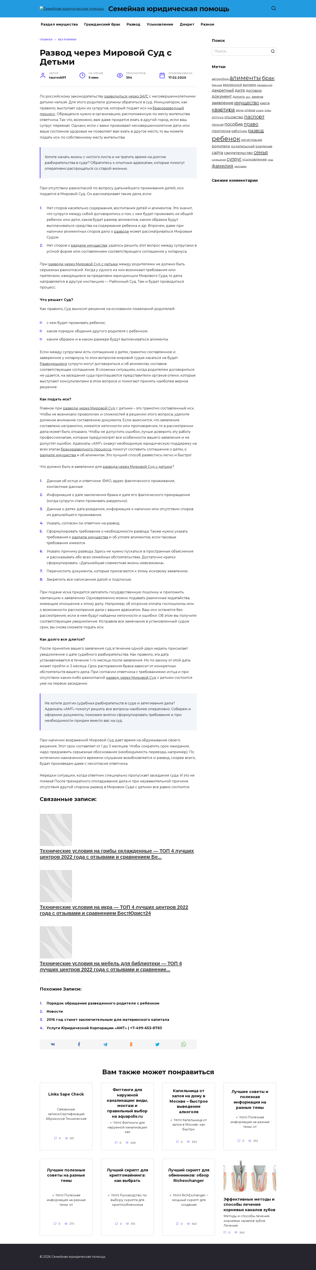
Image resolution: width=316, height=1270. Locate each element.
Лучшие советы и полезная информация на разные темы (250, 1099)
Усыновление (160, 24)
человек (240, 166)
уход (270, 159)
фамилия (222, 165)
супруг (234, 159)
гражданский (264, 85)
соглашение (219, 159)
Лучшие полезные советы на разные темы (66, 1175)
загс (248, 97)
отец (267, 110)
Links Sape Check (66, 1094)
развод (256, 130)
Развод (133, 24)
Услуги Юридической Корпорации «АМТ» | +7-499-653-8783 (104, 1028)
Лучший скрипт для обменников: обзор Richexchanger (188, 1175)
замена (257, 97)
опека (249, 110)
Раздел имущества (59, 24)
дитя (240, 90)
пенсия (218, 125)
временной (232, 85)
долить (239, 97)
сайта (217, 152)
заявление (222, 102)
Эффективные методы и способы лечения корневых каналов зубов (249, 1204)
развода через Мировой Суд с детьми (137, 467)
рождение (263, 146)
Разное (207, 24)
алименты (245, 77)
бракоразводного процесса (86, 449)
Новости (55, 1011)
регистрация (251, 140)
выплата (249, 85)
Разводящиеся (53, 364)
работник (239, 131)
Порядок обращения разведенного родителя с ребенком (103, 1003)
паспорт (254, 117)
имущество (246, 102)
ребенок (226, 138)
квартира (223, 110)
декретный (223, 90)
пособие (233, 124)
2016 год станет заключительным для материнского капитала (108, 1020)
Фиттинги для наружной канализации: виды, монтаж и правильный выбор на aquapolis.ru (127, 1102)
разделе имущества (89, 245)
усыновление (254, 159)
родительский (243, 146)
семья (261, 152)
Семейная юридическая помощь (168, 9)
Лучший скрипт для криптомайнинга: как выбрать (127, 1175)
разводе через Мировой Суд (89, 408)
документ (222, 96)
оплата (260, 110)
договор (254, 90)
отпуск (218, 117)
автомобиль (220, 79)
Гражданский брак (102, 24)
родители (221, 146)
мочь (240, 110)
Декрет (187, 24)
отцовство (233, 117)
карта (265, 103)
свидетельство (238, 152)
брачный (217, 85)
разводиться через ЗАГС (126, 96)
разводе (121, 231)
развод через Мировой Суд (131, 678)
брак (268, 78)
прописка (221, 131)
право (251, 124)
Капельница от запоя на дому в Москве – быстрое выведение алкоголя (188, 1101)
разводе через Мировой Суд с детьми (83, 264)
